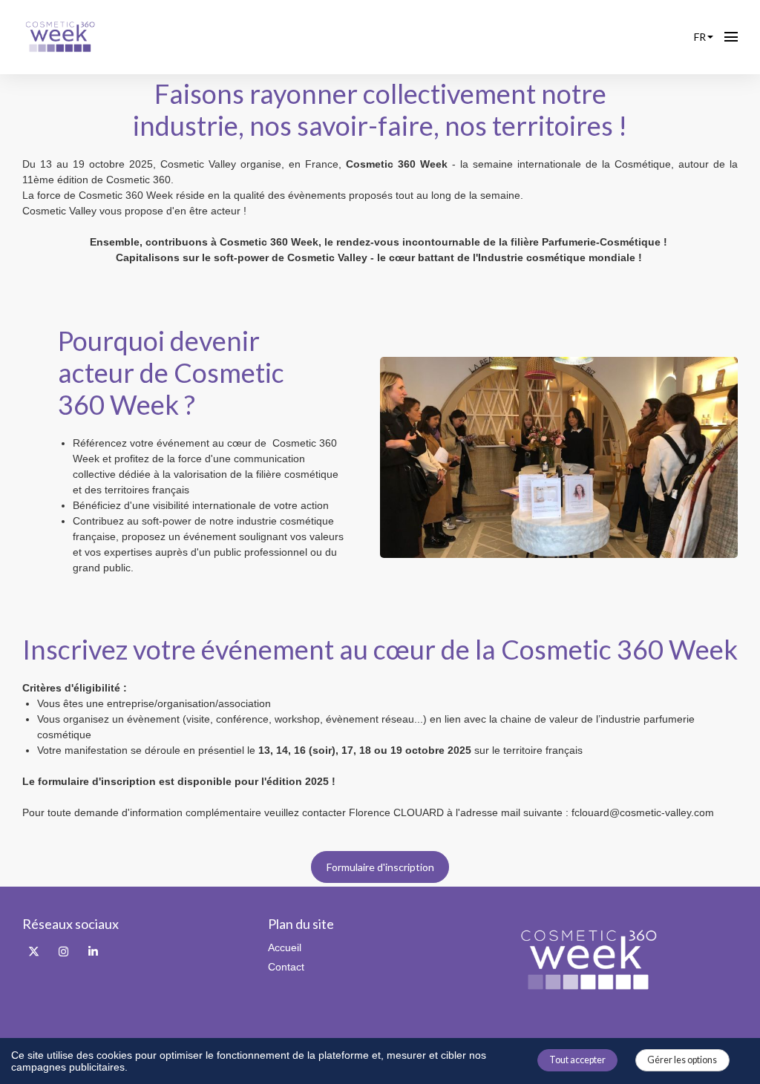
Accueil (284, 947)
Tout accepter (577, 1059)
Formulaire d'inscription (380, 867)
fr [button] (700, 36)
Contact (286, 967)
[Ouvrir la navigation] (731, 37)
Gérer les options (682, 1059)
